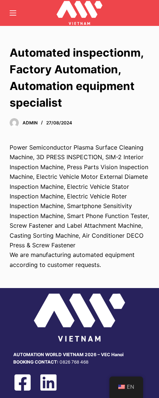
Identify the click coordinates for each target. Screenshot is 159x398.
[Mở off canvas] (13, 13)
